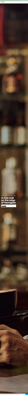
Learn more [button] (17, 394)
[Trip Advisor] (26, 0)
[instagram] (25, 0)
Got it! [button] (26, 394)
